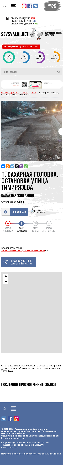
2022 (33, 92)
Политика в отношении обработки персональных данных (31, 453)
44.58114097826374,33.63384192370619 (23, 250)
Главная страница (10, 92)
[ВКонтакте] (3, 166)
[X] (17, 166)
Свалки (24, 92)
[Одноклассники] (8, 166)
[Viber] (21, 166)
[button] (5, 276)
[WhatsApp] (26, 166)
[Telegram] (12, 166)
